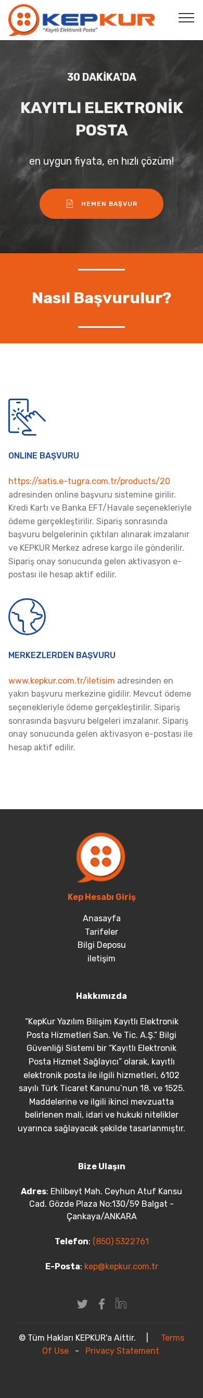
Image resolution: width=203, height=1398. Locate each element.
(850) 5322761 (120, 1241)
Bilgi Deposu (102, 945)
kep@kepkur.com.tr (121, 1266)
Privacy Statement (122, 1351)
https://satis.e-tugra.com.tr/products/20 (89, 481)
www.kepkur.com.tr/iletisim (61, 681)
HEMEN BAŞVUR (109, 203)
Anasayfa (102, 918)
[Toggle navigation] (187, 17)
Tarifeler (101, 932)
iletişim (101, 958)
